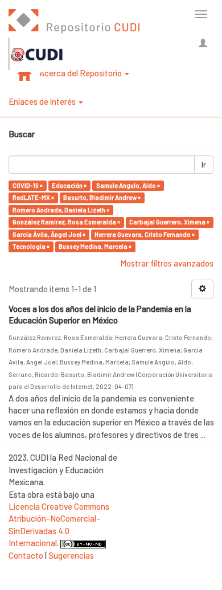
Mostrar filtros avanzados (166, 263)
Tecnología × (31, 246)
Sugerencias (71, 555)
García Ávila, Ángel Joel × (49, 234)
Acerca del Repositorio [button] (81, 73)
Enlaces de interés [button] (43, 101)
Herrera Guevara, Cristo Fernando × (144, 234)
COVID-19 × (28, 185)
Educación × (69, 185)
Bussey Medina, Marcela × (95, 246)
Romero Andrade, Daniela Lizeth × (61, 210)
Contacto (26, 555)
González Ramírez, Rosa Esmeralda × (66, 222)
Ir (204, 164)
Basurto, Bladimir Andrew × (102, 197)
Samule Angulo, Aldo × (128, 185)
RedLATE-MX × (33, 197)
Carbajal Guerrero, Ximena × (169, 222)
